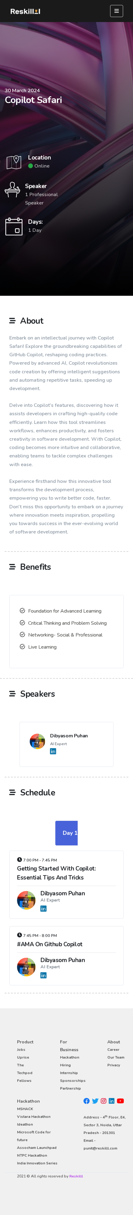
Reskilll (76, 1176)
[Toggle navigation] (116, 11)
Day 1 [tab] (70, 833)
